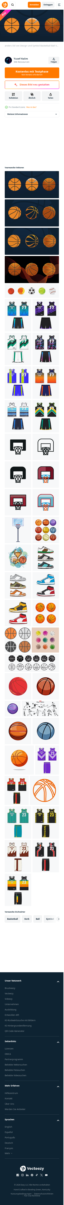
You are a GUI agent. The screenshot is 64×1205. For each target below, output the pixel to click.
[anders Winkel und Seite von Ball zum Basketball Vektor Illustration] (31, 268)
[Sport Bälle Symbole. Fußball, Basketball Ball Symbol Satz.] (31, 290)
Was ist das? (31, 107)
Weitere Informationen (17, 113)
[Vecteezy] (5, 5)
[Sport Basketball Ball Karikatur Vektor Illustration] (18, 1086)
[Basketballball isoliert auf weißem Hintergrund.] (19, 1142)
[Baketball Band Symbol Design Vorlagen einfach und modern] (18, 580)
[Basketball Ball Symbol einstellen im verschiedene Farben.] (45, 939)
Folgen (54, 62)
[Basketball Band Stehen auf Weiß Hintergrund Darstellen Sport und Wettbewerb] (18, 746)
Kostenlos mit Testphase (32, 73)
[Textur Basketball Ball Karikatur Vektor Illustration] (18, 1041)
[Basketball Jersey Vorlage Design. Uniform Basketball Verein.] (18, 314)
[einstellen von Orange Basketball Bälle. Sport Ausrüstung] (18, 940)
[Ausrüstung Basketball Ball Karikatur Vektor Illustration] (18, 1114)
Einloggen (48, 4)
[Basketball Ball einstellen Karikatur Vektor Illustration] (18, 774)
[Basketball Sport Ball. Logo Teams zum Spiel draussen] (18, 1014)
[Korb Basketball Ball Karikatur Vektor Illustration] (40, 1036)
